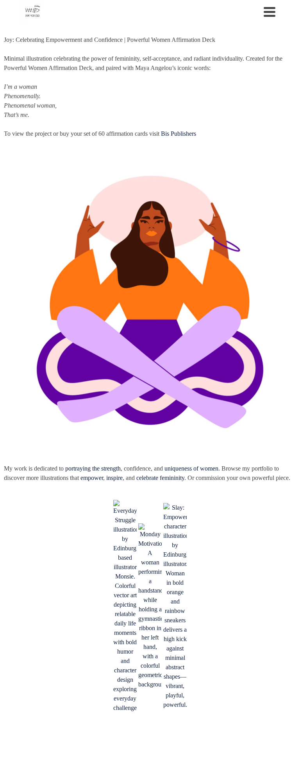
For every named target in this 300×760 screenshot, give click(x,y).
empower (91, 477)
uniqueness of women (191, 468)
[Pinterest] (45, 737)
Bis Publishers (178, 133)
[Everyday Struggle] (125, 606)
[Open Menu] (269, 11)
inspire (114, 477)
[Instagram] (28, 737)
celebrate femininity (160, 477)
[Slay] (175, 606)
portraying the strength (93, 468)
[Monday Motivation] (150, 606)
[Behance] (78, 737)
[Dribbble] (61, 737)
